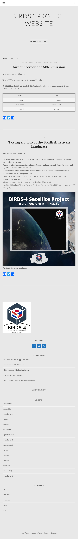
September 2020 (8, 435)
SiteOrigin (54, 533)
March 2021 (6, 424)
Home (5, 59)
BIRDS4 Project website (39, 19)
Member (5, 510)
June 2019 (6, 455)
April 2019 (6, 461)
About (4, 490)
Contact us (6, 495)
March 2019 (6, 466)
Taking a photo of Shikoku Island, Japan (16, 370)
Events (38, 63)
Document (39, 138)
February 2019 (7, 471)
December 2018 (8, 476)
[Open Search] (74, 3)
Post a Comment (50, 63)
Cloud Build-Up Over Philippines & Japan (16, 360)
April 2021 (6, 419)
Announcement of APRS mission (39, 67)
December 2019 (8, 440)
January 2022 (7, 409)
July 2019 (5, 450)
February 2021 (7, 430)
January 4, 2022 (25, 138)
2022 (12, 59)
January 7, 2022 (27, 63)
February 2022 (7, 404)
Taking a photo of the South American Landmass (39, 144)
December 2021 (8, 414)
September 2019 (8, 445)
